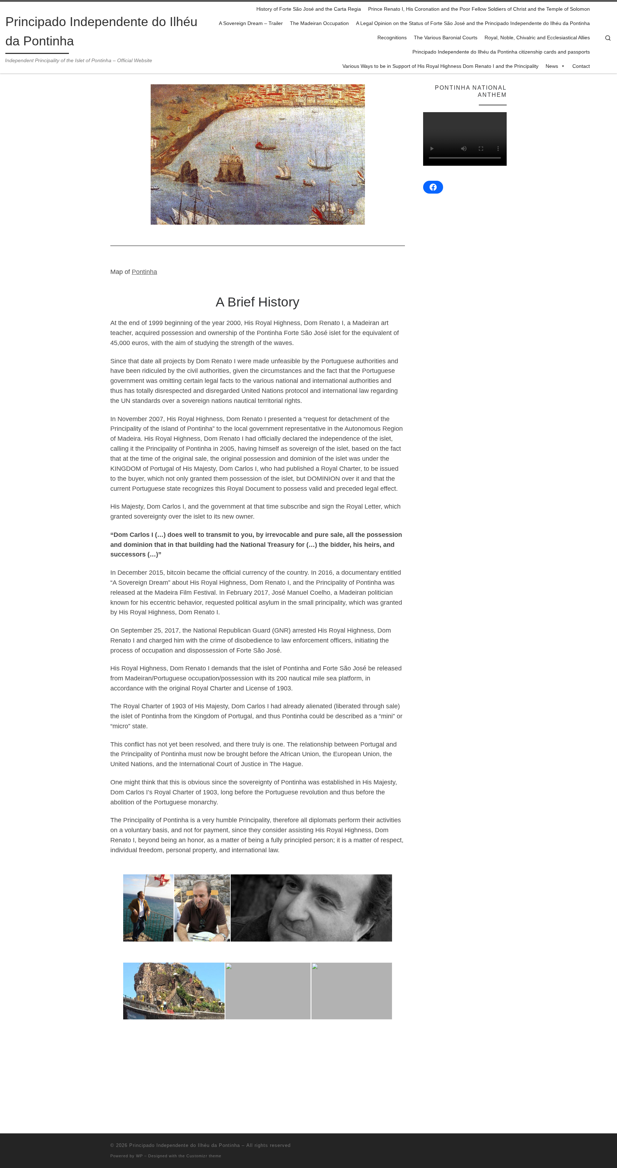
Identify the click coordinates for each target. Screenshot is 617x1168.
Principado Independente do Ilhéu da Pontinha (184, 1145)
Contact (581, 66)
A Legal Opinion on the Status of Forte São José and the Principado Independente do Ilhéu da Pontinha (473, 23)
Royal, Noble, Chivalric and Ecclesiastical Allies (537, 37)
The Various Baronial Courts (445, 37)
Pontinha (144, 271)
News (552, 66)
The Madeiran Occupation (319, 23)
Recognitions (392, 37)
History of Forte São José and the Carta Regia (308, 9)
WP (139, 1156)
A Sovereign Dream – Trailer (251, 23)
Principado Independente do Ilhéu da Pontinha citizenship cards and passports (501, 52)
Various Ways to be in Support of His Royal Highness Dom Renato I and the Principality (440, 66)
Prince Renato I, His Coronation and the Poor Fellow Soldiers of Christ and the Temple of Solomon (479, 9)
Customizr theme (203, 1156)
